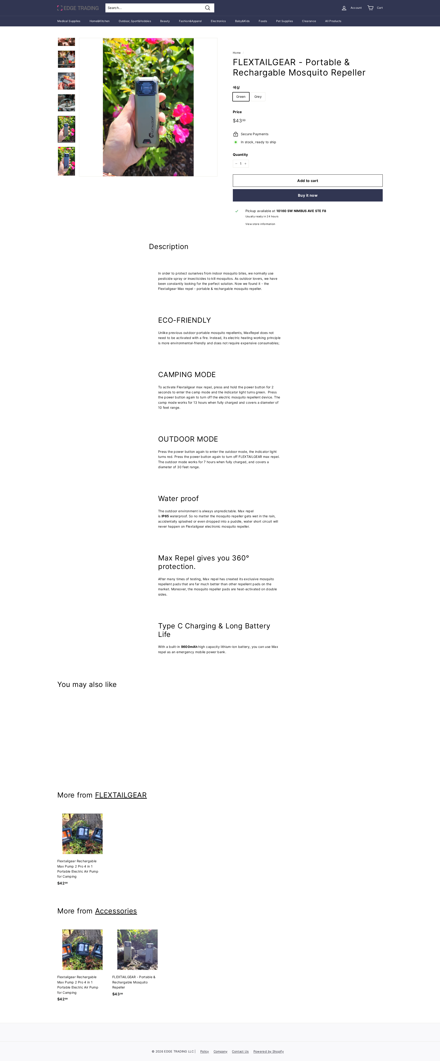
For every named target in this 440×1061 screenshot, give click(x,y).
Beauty (165, 21)
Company (220, 1051)
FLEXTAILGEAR (121, 795)
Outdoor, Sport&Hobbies (135, 21)
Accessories (116, 911)
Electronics (218, 21)
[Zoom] (148, 107)
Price (237, 112)
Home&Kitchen (100, 21)
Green (241, 96)
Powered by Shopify (268, 1051)
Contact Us (240, 1051)
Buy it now (308, 195)
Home (237, 52)
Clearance (309, 21)
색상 (236, 87)
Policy (204, 1051)
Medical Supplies (68, 21)
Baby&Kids (242, 21)
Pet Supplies (284, 21)
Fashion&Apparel (190, 21)
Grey (258, 96)
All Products (333, 21)
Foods (263, 21)
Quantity (240, 154)
